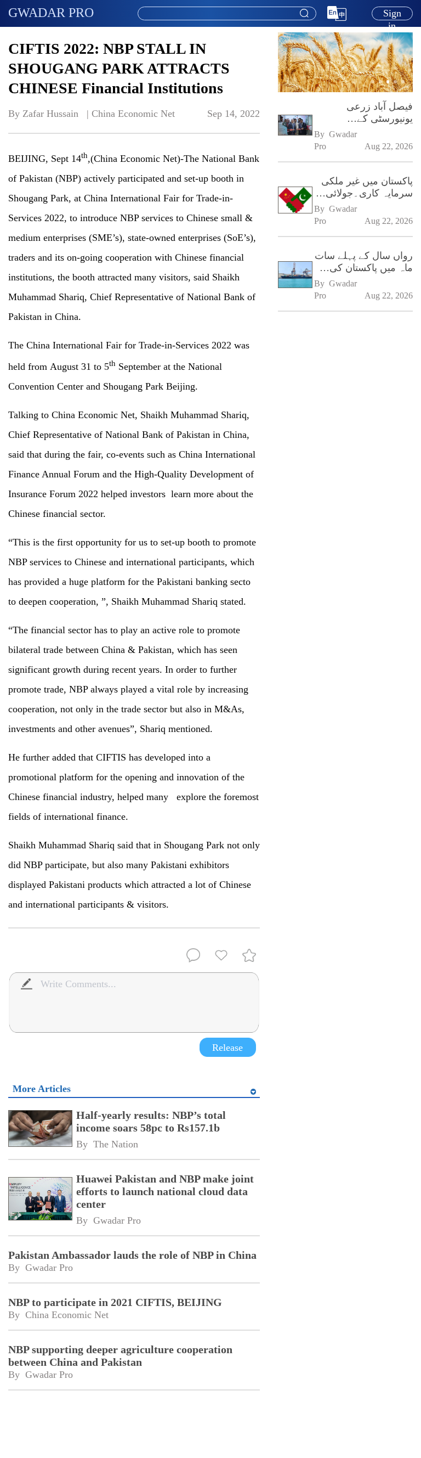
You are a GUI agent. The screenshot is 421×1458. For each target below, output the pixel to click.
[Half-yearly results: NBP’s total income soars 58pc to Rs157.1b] (39, 1129)
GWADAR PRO (51, 12)
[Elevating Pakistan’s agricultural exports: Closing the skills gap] (345, 90)
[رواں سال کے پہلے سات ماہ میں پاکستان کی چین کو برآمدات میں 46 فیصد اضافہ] (294, 276)
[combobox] (226, 14)
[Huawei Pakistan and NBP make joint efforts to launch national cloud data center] (39, 1199)
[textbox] (227, 13)
